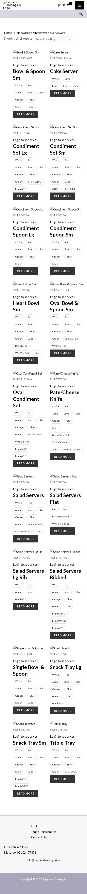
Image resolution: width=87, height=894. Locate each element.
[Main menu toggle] (79, 5)
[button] (81, 14)
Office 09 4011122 (16, 847)
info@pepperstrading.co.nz (43, 860)
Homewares (22, 33)
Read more (25, 114)
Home (8, 33)
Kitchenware (40, 33)
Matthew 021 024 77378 (20, 852)
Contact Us (38, 837)
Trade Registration (43, 831)
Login (34, 826)
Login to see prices (25, 65)
